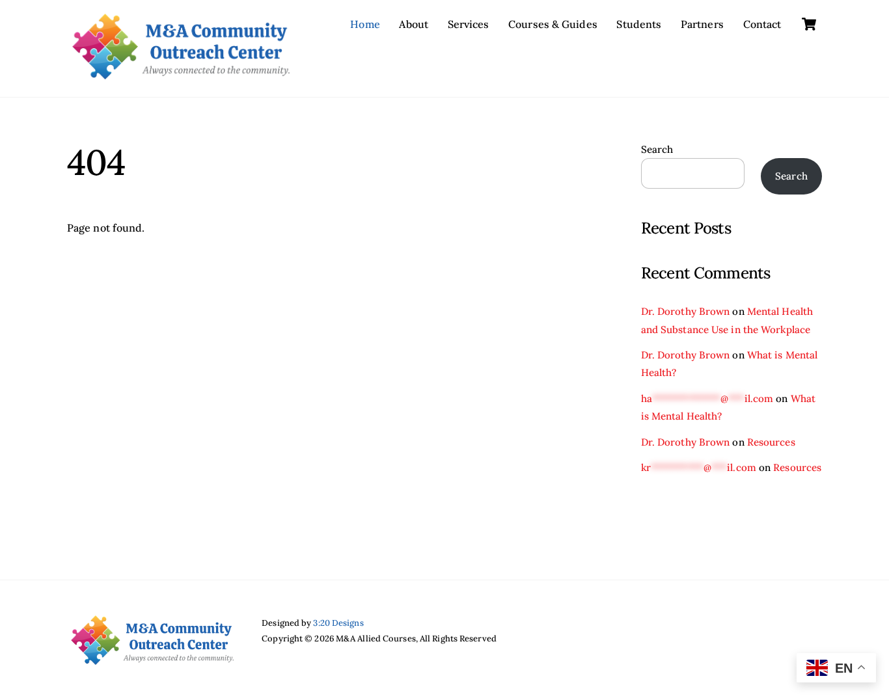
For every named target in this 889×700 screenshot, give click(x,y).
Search (657, 149)
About (413, 24)
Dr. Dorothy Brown (685, 311)
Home (364, 24)
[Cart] (809, 24)
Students (638, 24)
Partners (702, 24)
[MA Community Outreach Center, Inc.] (181, 73)
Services (468, 24)
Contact (762, 24)
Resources (771, 442)
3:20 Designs (338, 622)
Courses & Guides (552, 24)
